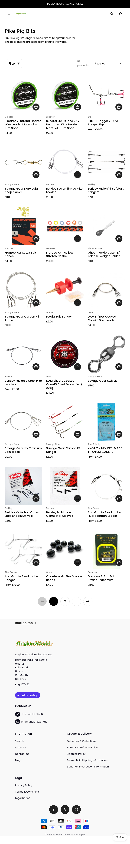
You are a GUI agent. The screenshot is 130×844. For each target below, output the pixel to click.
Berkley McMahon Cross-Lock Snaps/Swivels (22, 514)
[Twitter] (65, 809)
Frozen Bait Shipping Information (87, 760)
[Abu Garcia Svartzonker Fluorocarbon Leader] (106, 486)
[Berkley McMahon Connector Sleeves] (65, 486)
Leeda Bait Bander (59, 316)
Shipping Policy (76, 754)
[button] (111, 13)
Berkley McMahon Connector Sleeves (59, 514)
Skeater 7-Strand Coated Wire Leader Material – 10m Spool (23, 124)
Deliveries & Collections (81, 741)
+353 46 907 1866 (32, 714)
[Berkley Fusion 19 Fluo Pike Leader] (65, 162)
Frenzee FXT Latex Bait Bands (20, 254)
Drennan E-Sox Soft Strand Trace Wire (102, 578)
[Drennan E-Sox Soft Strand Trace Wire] (106, 550)
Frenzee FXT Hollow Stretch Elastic (59, 254)
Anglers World (54, 834)
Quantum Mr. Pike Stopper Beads (65, 578)
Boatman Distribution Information (88, 766)
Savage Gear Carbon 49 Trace (22, 318)
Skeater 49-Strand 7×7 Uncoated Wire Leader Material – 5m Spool (62, 124)
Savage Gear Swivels (102, 381)
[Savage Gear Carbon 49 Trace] (23, 290)
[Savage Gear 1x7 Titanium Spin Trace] (23, 422)
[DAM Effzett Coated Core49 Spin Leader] (106, 290)
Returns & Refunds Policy (82, 747)
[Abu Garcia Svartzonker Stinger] (23, 550)
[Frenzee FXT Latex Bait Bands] (23, 226)
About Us (20, 747)
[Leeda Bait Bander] (65, 290)
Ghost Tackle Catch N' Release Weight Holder (104, 254)
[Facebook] (53, 809)
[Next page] (87, 601)
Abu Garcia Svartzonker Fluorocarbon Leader (105, 514)
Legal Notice (22, 798)
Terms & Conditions (27, 792)
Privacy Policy (23, 785)
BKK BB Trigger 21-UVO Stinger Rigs (104, 123)
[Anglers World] (21, 14)
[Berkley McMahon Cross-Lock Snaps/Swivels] (23, 486)
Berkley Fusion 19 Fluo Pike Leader (64, 190)
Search (19, 741)
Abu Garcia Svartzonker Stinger (22, 578)
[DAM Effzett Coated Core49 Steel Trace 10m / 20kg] (65, 354)
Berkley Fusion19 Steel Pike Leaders (23, 382)
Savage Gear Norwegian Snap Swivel (22, 190)
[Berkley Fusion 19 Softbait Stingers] (106, 162)
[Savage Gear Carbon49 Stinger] (65, 422)
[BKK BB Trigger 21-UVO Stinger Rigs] (106, 94)
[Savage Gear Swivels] (106, 354)
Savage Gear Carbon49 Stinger (63, 450)
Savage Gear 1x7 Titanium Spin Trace (23, 450)
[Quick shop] (35, 107)
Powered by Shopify (74, 834)
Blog (17, 760)
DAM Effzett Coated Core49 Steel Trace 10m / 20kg (64, 384)
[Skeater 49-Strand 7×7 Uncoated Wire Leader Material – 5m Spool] (65, 94)
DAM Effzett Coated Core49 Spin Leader (102, 318)
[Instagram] (76, 809)
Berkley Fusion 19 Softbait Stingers (106, 190)
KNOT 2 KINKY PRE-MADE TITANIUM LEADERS (105, 450)
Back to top (24, 623)
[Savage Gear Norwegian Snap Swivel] (23, 162)
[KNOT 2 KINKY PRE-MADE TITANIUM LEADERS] (106, 422)
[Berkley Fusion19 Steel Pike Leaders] (23, 354)
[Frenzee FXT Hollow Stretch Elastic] (65, 226)
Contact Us (22, 754)
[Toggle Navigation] (9, 13)
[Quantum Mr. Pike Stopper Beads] (65, 550)
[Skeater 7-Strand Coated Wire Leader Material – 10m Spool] (23, 94)
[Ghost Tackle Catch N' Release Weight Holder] (106, 226)
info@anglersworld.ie (34, 721)
